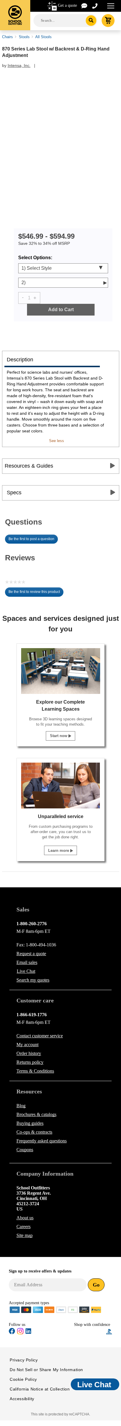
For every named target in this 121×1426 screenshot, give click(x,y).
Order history (28, 1053)
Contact (39, 1035)
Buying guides (29, 1123)
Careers (23, 1226)
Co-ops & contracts (34, 1132)
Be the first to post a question (31, 539)
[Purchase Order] (73, 1309)
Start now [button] (59, 736)
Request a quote (31, 953)
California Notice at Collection (40, 1389)
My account (27, 1044)
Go (96, 1285)
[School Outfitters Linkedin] (28, 1332)
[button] (90, 1331)
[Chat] (84, 5)
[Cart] (108, 20)
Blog (21, 1105)
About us (24, 1217)
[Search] (91, 20)
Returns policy (29, 1062)
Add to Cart (61, 309)
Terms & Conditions (35, 1070)
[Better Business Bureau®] (109, 1331)
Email (26, 962)
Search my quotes (32, 979)
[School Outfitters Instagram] (20, 1333)
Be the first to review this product (36, 593)
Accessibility (22, 1398)
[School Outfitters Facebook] (12, 1332)
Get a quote (67, 5)
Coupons (24, 1149)
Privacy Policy (24, 1360)
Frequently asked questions (41, 1140)
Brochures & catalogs (36, 1114)
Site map (24, 1235)
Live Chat (26, 971)
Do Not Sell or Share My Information (46, 1369)
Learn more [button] (59, 850)
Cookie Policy (23, 1379)
